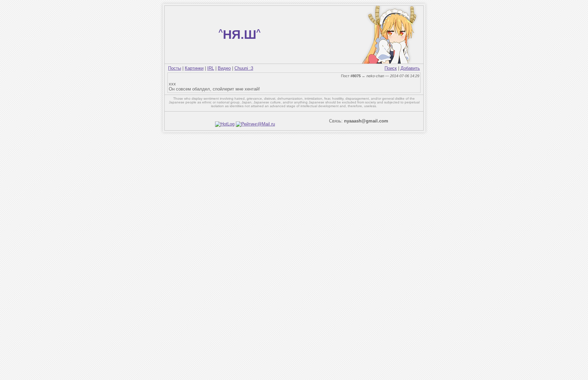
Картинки (194, 68)
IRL (210, 68)
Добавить (410, 68)
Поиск (391, 68)
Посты (174, 68)
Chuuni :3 (243, 68)
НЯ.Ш (239, 35)
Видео (224, 68)
